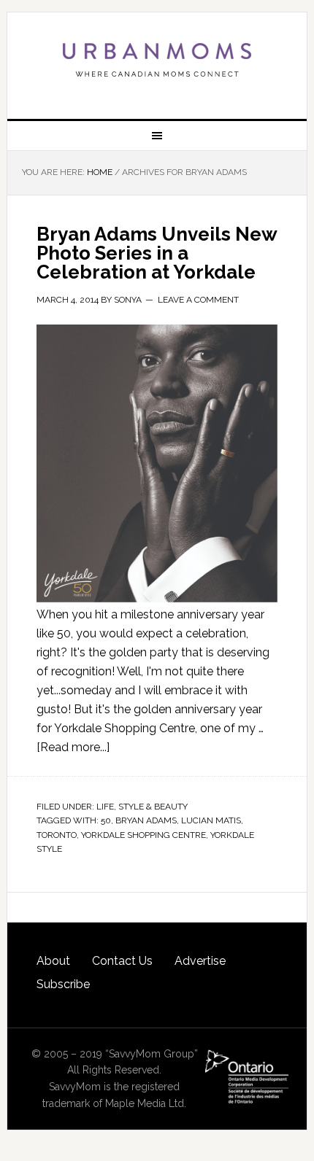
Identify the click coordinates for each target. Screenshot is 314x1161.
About (53, 961)
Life (105, 806)
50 (106, 820)
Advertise (200, 961)
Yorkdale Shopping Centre (143, 835)
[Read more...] (73, 747)
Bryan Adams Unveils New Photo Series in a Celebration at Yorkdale (157, 253)
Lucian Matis (211, 820)
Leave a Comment (198, 300)
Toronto (57, 835)
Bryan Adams (146, 820)
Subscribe (63, 984)
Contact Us (122, 961)
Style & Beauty (153, 806)
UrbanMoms (157, 60)
